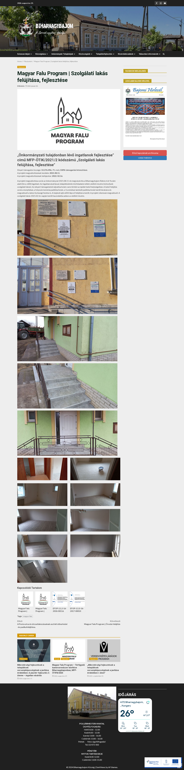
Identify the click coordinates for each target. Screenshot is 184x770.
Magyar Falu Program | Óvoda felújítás (102, 622)
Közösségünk (84, 54)
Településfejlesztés (104, 54)
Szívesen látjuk (23, 54)
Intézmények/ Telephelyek (62, 54)
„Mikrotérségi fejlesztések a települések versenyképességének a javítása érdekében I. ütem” (103, 650)
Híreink (57, 659)
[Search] (163, 54)
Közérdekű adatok (125, 54)
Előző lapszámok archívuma (145, 153)
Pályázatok (21, 67)
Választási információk (148, 54)
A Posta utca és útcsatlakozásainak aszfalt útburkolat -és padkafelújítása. (42, 624)
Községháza (40, 54)
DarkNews (100, 767)
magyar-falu (27, 616)
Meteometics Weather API (138, 731)
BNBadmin (21, 86)
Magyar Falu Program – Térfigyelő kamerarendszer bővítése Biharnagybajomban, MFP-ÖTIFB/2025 (68, 650)
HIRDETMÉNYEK (145, 158)
